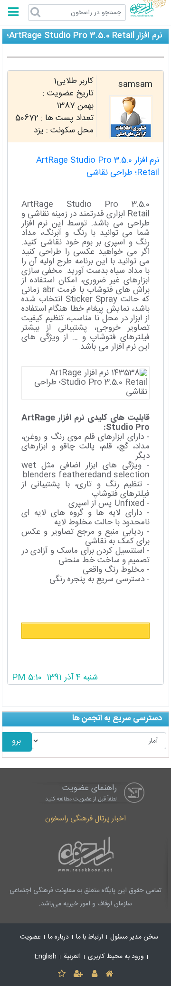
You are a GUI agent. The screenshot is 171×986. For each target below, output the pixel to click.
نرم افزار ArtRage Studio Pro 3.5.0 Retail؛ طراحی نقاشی (97, 167)
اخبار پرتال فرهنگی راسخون (85, 818)
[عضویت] (78, 974)
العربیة (72, 956)
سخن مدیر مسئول (134, 937)
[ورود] (94, 974)
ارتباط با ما (89, 937)
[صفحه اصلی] (109, 974)
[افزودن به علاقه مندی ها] (61, 974)
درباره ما (58, 937)
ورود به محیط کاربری (116, 956)
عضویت (30, 937)
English (46, 956)
